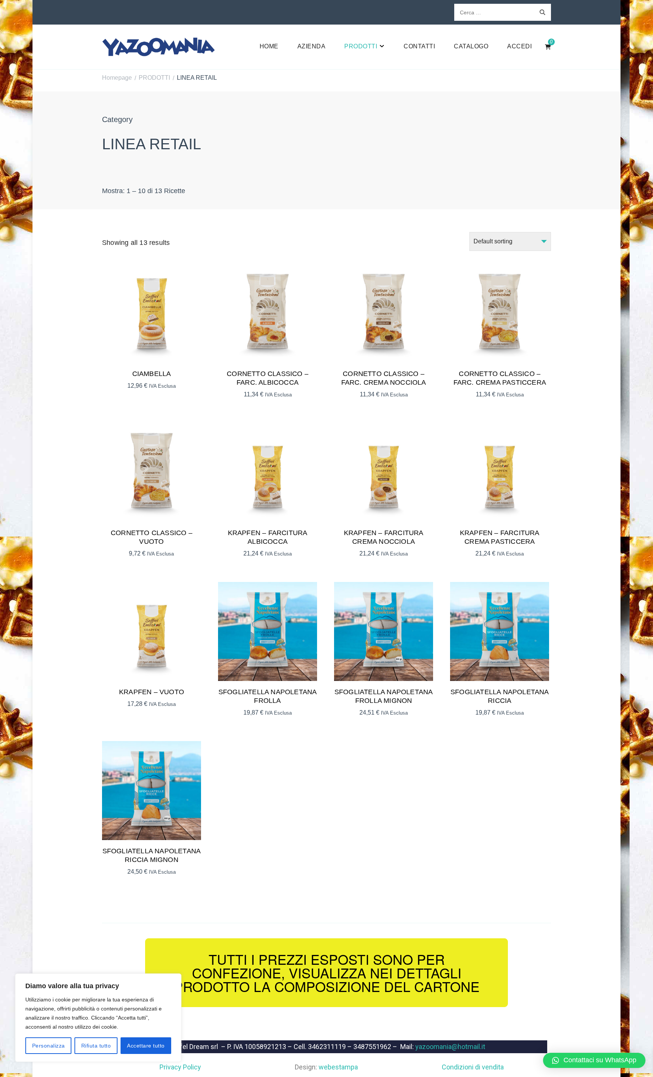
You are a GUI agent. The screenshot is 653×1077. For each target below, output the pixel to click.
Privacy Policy (180, 1067)
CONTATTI (419, 46)
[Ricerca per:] (494, 12)
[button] (594, 1060)
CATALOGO (471, 46)
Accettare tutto (146, 1046)
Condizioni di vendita (473, 1067)
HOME (269, 46)
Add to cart (152, 312)
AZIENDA (311, 46)
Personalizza (48, 1046)
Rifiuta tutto (96, 1046)
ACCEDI (519, 46)
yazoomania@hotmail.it (450, 1047)
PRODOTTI (360, 46)
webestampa (338, 1067)
